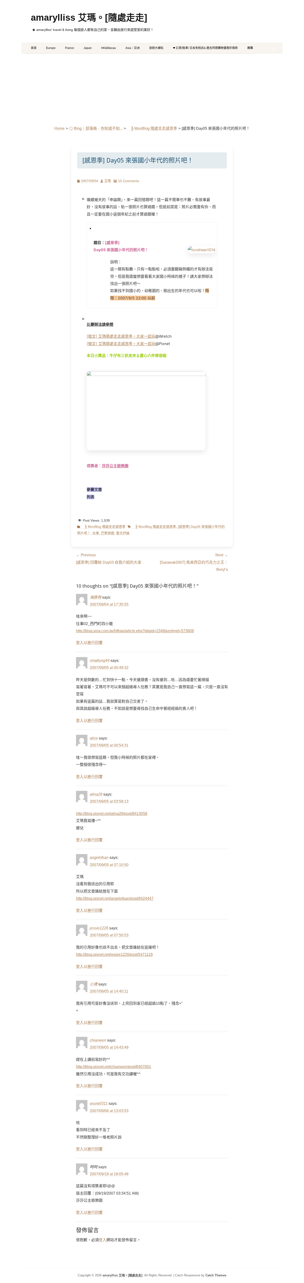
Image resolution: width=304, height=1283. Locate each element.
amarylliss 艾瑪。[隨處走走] (89, 18)
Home (59, 128)
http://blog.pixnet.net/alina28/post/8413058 (111, 814)
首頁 (34, 48)
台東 (95, 533)
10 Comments (128, 181)
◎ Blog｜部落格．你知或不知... (96, 128)
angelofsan (99, 857)
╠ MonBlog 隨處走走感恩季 (152, 128)
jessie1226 (99, 928)
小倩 (93, 984)
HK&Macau (108, 48)
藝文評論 (122, 533)
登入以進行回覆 (89, 643)
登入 (102, 1240)
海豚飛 (95, 597)
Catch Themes (215, 1275)
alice (94, 738)
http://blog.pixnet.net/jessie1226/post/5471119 (114, 954)
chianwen (98, 1040)
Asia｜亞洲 (132, 48)
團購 (250, 48)
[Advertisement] (152, 89)
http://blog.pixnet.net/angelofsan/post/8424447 (114, 898)
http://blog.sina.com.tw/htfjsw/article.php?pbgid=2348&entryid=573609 (135, 631)
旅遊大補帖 (156, 48)
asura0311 (99, 1103)
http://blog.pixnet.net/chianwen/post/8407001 (113, 1067)
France (69, 48)
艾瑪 (107, 181)
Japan (88, 48)
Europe (51, 48)
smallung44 (99, 660)
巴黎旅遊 (107, 533)
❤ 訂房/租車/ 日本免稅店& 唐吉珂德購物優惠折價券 (205, 48)
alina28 (96, 794)
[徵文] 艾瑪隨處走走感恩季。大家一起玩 (121, 336)
